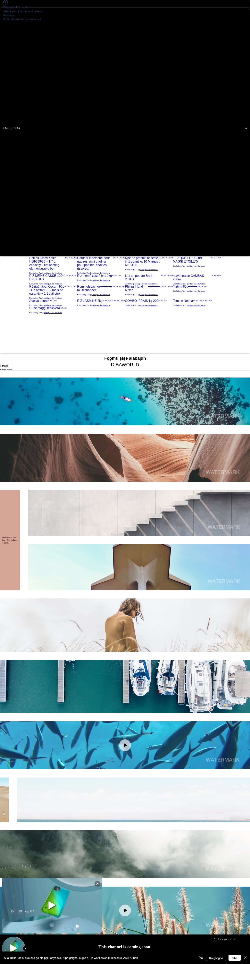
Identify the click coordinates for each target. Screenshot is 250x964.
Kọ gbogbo (216, 958)
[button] (125, 128)
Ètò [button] (200, 958)
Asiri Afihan (130, 958)
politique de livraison (53, 273)
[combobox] (224, 939)
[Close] (245, 958)
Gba (234, 958)
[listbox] (125, 128)
